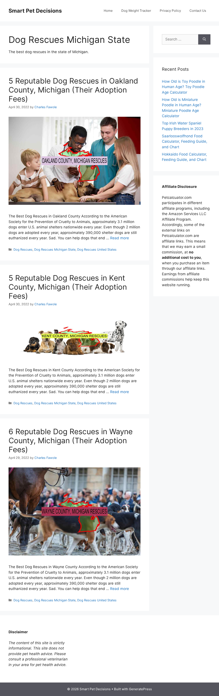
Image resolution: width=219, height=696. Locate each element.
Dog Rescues (23, 249)
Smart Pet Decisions (35, 10)
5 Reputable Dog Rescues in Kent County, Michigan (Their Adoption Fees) (68, 286)
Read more (119, 238)
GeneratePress (140, 689)
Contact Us (197, 11)
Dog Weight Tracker (136, 11)
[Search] (204, 39)
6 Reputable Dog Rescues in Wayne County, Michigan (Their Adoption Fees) (71, 440)
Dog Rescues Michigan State (54, 249)
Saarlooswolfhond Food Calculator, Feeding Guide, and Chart (184, 141)
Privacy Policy (170, 11)
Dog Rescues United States (97, 249)
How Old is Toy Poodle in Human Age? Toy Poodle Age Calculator (183, 86)
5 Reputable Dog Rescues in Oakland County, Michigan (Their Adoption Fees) (73, 89)
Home (108, 11)
